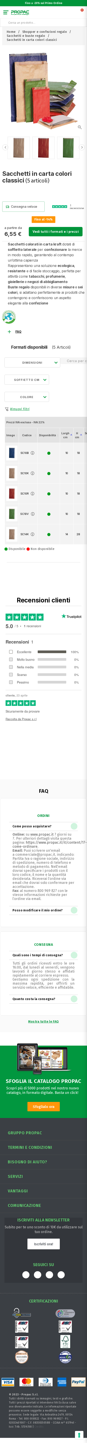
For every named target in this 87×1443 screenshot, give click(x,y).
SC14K (25, 534)
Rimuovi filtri (19, 409)
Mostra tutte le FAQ (43, 1022)
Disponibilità (47, 435)
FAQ (18, 331)
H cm (77, 435)
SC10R (25, 493)
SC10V (24, 514)
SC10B (25, 453)
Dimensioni (32, 362)
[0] (82, 13)
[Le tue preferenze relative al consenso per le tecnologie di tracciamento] (79, 1435)
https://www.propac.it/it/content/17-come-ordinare (49, 844)
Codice (27, 435)
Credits (39, 1426)
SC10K (25, 473)
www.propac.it (42, 834)
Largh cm (65, 435)
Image (10, 435)
